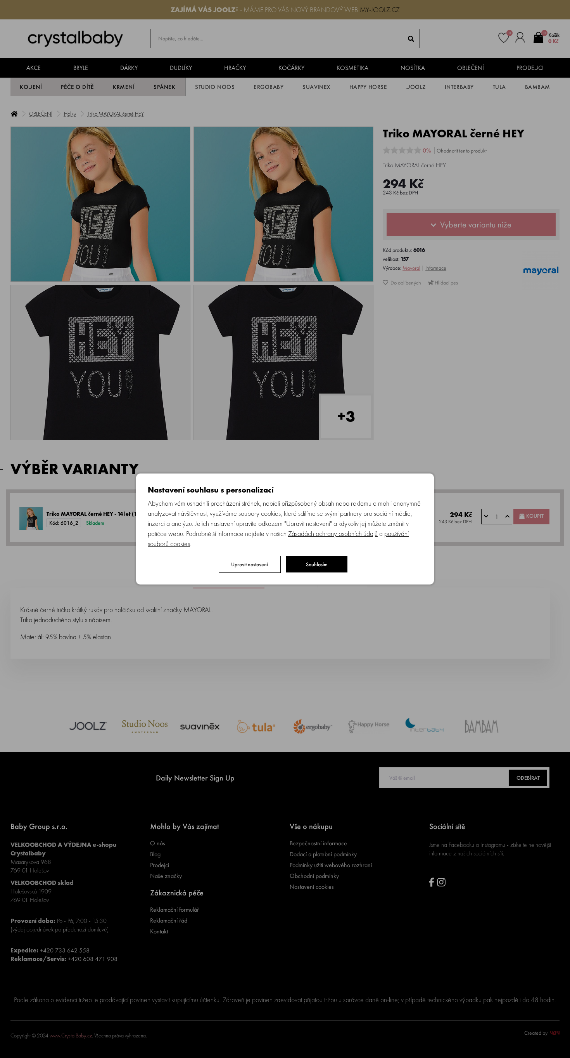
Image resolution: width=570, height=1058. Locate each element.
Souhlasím (317, 564)
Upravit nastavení (249, 564)
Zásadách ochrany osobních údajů (333, 533)
